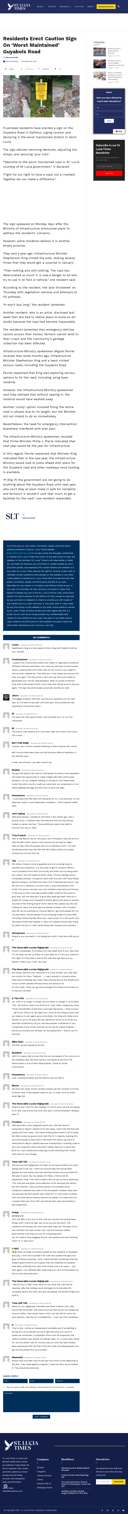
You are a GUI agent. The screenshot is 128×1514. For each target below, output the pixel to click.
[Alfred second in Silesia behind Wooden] (99, 52)
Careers (40, 1479)
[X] (113, 1511)
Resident (17, 1052)
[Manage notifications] (6, 1486)
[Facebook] (102, 1511)
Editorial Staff (12, 57)
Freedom (17, 1122)
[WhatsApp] (118, 1511)
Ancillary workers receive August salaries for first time (116, 63)
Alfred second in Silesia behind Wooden (114, 51)
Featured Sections (44, 1475)
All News (40, 1467)
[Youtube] (124, 1511)
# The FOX (18, 998)
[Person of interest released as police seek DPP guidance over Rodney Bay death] (99, 76)
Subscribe (109, 173)
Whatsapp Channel (44, 1487)
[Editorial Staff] (13, 516)
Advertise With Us (44, 1483)
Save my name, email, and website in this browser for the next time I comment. (40, 1387)
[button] (119, 7)
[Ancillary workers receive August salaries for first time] (99, 64)
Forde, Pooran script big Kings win (75, 1476)
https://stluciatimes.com (19, 553)
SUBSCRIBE (118, 1482)
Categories (41, 1471)
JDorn (15, 695)
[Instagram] (108, 1511)
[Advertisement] (41, 202)
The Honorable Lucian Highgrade (30, 947)
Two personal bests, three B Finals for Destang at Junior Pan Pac (75, 1484)
